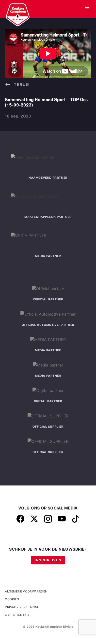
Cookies (12, 599)
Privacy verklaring (22, 607)
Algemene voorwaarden (26, 591)
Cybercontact (18, 615)
